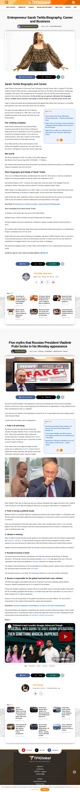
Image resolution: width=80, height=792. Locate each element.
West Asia (58, 7)
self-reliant (34, 569)
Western (36, 561)
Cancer (37, 437)
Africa (76, 7)
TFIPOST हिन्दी (40, 774)
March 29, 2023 (20, 319)
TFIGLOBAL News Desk (30, 26)
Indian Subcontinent (44, 7)
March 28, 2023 (44, 317)
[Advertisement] (40, 331)
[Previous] (57, 140)
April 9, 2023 (43, 305)
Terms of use (40, 784)
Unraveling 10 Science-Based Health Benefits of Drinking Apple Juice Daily (21, 299)
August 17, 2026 (44, 737)
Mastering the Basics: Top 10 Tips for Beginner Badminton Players (21, 313)
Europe (68, 7)
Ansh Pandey (21, 351)
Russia (65, 351)
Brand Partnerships (40, 781)
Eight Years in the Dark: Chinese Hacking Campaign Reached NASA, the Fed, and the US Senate (59, 125)
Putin (38, 666)
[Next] (61, 140)
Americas (21, 7)
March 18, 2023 (67, 317)
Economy (32, 666)
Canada (31, 7)
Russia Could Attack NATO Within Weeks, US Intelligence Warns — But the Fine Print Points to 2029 (44, 730)
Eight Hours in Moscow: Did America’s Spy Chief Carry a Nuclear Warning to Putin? (58, 132)
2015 (26, 449)
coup (63, 524)
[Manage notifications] (74, 772)
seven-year (46, 559)
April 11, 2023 (20, 305)
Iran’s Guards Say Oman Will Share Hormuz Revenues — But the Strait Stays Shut (59, 118)
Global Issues (58, 351)
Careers (40, 779)
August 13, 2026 (67, 732)
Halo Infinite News (56, 26)
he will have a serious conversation (41, 615)
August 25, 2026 (20, 720)
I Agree (44, 789)
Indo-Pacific (11, 7)
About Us (40, 766)
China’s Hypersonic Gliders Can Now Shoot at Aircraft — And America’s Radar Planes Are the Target (21, 713)
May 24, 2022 (45, 26)
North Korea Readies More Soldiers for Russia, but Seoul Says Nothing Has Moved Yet (58, 428)
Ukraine (52, 666)
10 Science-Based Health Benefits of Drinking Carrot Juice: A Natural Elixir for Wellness (44, 299)
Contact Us (40, 769)
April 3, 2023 (66, 304)
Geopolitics (48, 351)
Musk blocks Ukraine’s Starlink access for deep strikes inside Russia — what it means (59, 443)
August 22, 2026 (67, 719)
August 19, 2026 (20, 736)
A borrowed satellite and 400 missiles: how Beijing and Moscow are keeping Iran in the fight (59, 435)
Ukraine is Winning (14, 540)
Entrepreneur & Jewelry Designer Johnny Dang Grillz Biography (36, 204)
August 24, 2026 (44, 719)
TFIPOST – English (40, 771)
